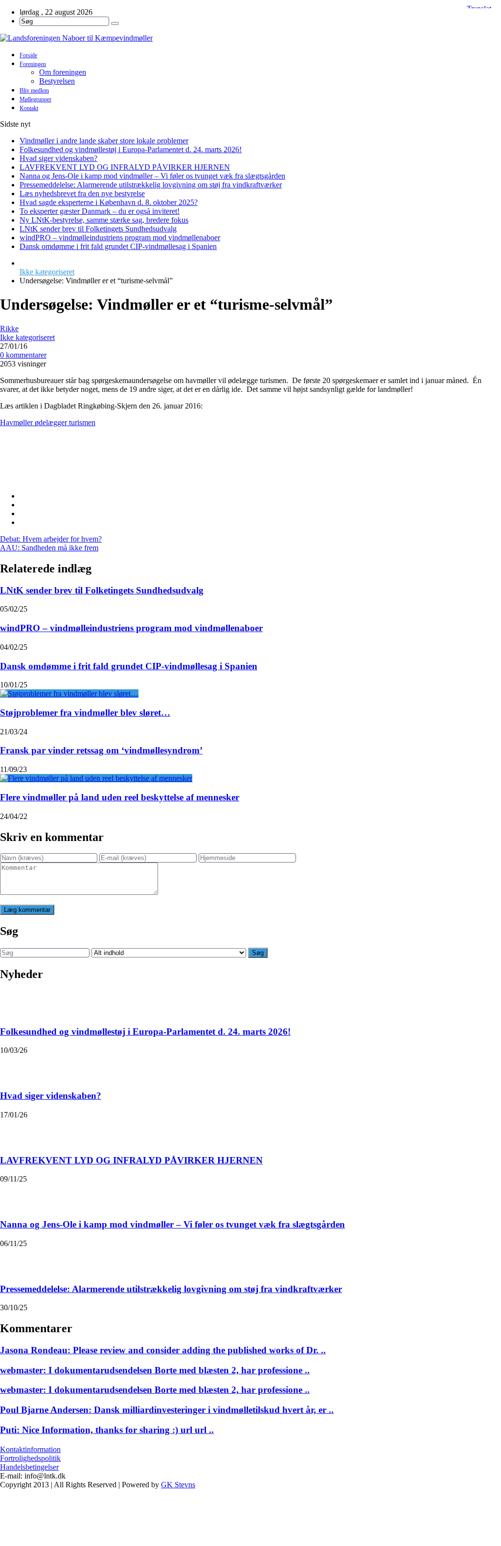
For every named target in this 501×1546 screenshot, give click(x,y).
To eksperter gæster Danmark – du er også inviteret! (100, 211)
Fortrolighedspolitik (30, 1458)
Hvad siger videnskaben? (58, 158)
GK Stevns (178, 1484)
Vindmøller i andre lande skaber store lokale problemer (104, 140)
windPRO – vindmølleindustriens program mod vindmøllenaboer (120, 237)
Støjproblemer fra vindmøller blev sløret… (85, 712)
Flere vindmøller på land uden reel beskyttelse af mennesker (119, 797)
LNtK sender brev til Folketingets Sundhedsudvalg (98, 229)
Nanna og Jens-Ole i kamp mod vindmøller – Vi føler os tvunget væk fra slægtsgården (152, 176)
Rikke (9, 328)
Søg (258, 952)
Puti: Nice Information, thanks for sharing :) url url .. (107, 1430)
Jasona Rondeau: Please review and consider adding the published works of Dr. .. (163, 1350)
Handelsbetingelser (29, 1467)
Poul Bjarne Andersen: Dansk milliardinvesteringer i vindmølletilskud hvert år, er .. (167, 1410)
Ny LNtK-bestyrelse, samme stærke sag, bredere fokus (104, 220)
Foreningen (33, 64)
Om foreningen (62, 72)
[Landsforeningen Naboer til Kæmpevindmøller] (250, 38)
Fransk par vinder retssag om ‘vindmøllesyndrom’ (101, 750)
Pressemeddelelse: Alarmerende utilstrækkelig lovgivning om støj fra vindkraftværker (151, 185)
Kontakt (29, 108)
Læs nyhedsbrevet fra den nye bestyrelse (82, 193)
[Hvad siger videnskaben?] (12, 1067)
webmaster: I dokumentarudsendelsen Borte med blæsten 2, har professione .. (155, 1370)
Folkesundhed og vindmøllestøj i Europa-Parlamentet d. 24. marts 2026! (131, 149)
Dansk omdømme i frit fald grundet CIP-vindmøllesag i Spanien (118, 246)
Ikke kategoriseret (47, 272)
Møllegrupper (35, 99)
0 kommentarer (23, 355)
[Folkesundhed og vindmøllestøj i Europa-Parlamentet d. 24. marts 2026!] (12, 1003)
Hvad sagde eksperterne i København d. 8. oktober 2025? (109, 202)
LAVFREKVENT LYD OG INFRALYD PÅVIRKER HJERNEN (125, 167)
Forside (28, 55)
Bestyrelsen (57, 81)
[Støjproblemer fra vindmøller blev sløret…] (69, 693)
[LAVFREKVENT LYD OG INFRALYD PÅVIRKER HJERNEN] (12, 1131)
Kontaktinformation (30, 1449)
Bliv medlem (34, 90)
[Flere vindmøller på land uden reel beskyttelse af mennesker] (96, 778)
